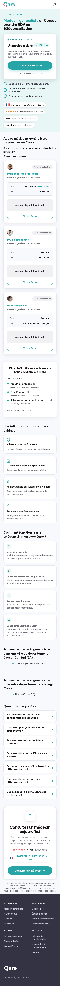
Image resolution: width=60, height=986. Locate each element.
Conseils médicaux (41, 923)
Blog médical (38, 908)
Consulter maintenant (30, 65)
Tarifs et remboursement (43, 918)
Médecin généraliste (13, 908)
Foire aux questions (13, 936)
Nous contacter (11, 941)
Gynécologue (10, 913)
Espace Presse (11, 946)
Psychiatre (9, 923)
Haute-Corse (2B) (25, 694)
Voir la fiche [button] (30, 216)
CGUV (26, 977)
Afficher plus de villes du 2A (31, 663)
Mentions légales (12, 977)
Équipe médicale (39, 913)
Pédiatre (8, 918)
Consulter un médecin (27, 870)
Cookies (36, 952)
